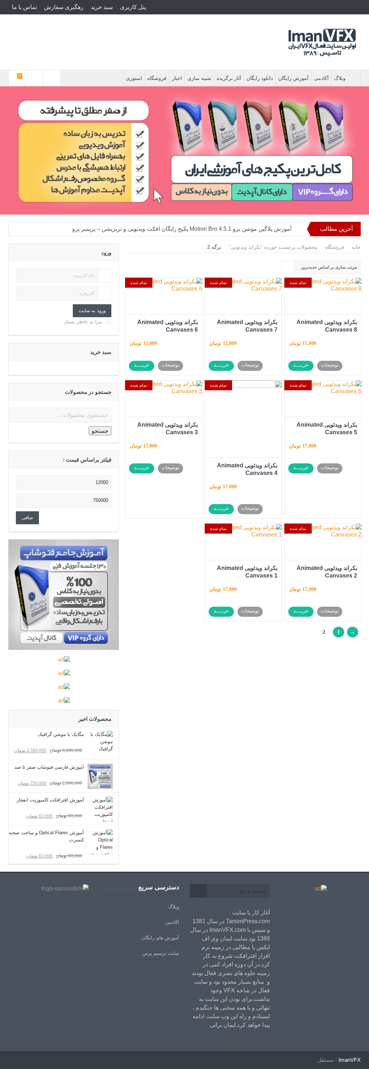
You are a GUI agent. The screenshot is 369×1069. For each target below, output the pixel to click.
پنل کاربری (133, 7)
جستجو (100, 431)
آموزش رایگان (293, 78)
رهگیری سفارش (64, 7)
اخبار (177, 78)
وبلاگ (340, 78)
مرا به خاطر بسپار (83, 321)
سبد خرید (102, 7)
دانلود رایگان (259, 78)
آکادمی (321, 78)
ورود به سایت (92, 310)
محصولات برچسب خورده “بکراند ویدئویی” (273, 247)
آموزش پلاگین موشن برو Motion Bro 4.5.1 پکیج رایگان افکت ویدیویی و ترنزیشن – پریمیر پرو (182, 229)
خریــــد (300, 365)
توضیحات (330, 365)
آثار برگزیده (229, 78)
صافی (27, 517)
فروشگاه (156, 78)
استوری (134, 78)
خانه (356, 247)
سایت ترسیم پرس (160, 953)
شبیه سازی (199, 78)
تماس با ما (24, 7)
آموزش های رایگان (160, 937)
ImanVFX (349, 1060)
